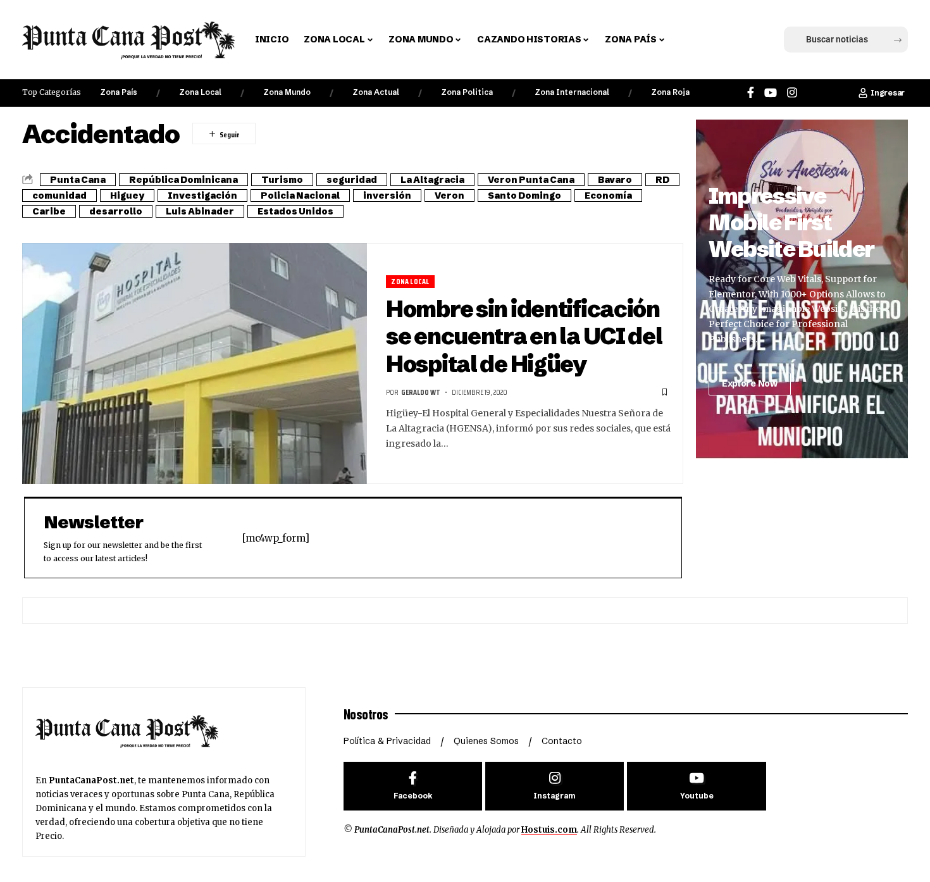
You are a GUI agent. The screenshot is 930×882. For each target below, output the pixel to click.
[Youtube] (696, 786)
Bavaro (615, 179)
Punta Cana (78, 179)
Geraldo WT (420, 392)
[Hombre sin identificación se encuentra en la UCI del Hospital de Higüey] (194, 364)
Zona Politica (467, 92)
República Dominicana (183, 179)
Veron (449, 195)
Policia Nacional (300, 195)
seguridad (351, 179)
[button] (694, 40)
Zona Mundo (287, 92)
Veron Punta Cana (531, 179)
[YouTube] (770, 92)
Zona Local (200, 92)
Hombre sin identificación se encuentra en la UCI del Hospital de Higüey (524, 336)
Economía (608, 195)
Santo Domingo (524, 195)
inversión (387, 195)
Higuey (127, 195)
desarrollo (115, 211)
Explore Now (750, 383)
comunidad (59, 195)
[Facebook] (750, 92)
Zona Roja (670, 92)
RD (662, 179)
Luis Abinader (200, 211)
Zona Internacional (572, 92)
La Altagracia (432, 179)
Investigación (202, 195)
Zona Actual (375, 92)
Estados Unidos (295, 211)
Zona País (118, 92)
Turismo (282, 179)
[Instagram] (792, 92)
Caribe (49, 211)
